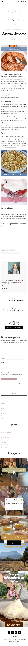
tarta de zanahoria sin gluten (19, 145)
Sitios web (3, 367)
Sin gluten (3, 408)
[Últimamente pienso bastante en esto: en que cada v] (14, 585)
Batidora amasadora (6, 432)
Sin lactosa (3, 415)
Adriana (18, 36)
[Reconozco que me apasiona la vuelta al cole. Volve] (14, 472)
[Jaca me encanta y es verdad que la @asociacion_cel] (14, 557)
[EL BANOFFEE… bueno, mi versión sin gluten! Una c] (14, 613)
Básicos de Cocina (10, 29)
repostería (15, 253)
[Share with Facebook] (13, 40)
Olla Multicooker (5, 445)
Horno (2, 440)
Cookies (11, 641)
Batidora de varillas (5, 435)
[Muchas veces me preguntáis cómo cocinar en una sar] (14, 529)
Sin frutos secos (5, 406)
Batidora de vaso (5, 437)
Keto (2, 398)
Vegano (2, 418)
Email (2, 362)
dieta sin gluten (6, 253)
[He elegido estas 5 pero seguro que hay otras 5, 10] (14, 500)
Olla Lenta (3, 442)
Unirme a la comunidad (14, 327)
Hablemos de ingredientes (14, 30)
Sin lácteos (3, 413)
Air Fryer (3, 430)
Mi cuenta (14, 636)
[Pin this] (15, 40)
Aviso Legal (16, 641)
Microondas (4, 447)
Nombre (3, 358)
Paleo (2, 403)
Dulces (20, 29)
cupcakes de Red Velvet (10, 147)
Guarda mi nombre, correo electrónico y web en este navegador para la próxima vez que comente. (13, 373)
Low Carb (3, 401)
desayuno (12, 250)
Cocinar (16, 29)
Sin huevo (3, 410)
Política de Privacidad (20, 639)
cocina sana (5, 250)
